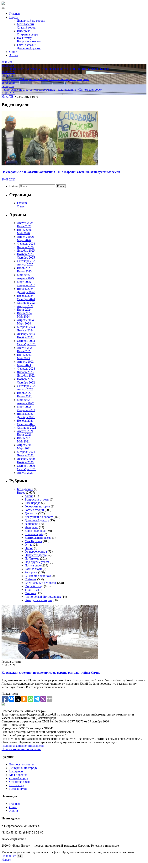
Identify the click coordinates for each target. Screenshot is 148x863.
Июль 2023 (24, 351)
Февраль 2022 (26, 410)
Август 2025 (25, 264)
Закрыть (7, 61)
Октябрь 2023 (26, 340)
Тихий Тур (32, 589)
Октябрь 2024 (26, 299)
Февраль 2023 (26, 368)
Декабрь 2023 (26, 333)
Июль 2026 (24, 226)
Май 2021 (23, 441)
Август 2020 (25, 472)
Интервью (23, 31)
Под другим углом (37, 562)
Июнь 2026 (24, 229)
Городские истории (37, 506)
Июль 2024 (24, 309)
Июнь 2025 (24, 271)
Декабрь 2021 (26, 417)
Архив (13, 55)
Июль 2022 (24, 392)
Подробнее (9, 855)
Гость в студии (26, 44)
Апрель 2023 (25, 361)
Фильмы (30, 593)
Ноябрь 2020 (25, 462)
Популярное (33, 565)
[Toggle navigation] (3, 8)
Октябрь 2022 (26, 382)
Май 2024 (23, 316)
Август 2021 (25, 431)
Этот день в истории (38, 600)
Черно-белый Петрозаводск (43, 596)
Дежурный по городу (31, 20)
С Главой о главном (38, 575)
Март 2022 (24, 406)
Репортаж (31, 572)
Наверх (6, 859)
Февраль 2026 (26, 243)
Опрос (29, 548)
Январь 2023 (25, 372)
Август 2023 (25, 347)
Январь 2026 (25, 247)
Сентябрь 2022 (26, 386)
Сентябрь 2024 (26, 302)
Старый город (26, 27)
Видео (13, 17)
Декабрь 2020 (26, 458)
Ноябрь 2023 (25, 337)
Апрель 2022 (25, 403)
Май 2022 (23, 399)
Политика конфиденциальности (23, 745)
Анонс (29, 496)
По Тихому (24, 38)
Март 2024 (24, 323)
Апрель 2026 (25, 236)
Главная (14, 13)
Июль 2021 (24, 434)
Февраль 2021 (26, 451)
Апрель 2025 (25, 278)
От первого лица (36, 551)
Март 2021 (24, 448)
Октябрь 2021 (26, 424)
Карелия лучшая (35, 530)
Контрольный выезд (38, 537)
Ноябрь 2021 (25, 420)
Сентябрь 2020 (26, 469)
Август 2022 (25, 389)
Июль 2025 (24, 268)
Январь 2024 (25, 330)
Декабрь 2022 (26, 375)
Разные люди (33, 569)
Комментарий (34, 534)
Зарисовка (31, 523)
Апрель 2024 (25, 320)
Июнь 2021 (24, 438)
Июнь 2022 (24, 396)
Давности (31, 513)
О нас (13, 51)
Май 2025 (23, 274)
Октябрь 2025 (26, 257)
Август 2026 (25, 222)
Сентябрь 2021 (26, 427)
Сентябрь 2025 (26, 261)
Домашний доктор (29, 48)
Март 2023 (24, 365)
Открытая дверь (27, 34)
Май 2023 (23, 358)
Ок (19, 856)
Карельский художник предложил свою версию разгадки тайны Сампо (51, 672)
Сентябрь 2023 (26, 344)
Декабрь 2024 (26, 292)
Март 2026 (24, 240)
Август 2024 (25, 306)
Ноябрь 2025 (25, 254)
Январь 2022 (25, 413)
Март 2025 (24, 281)
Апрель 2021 (25, 445)
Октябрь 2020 (26, 465)
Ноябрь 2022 (25, 379)
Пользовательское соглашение (21, 749)
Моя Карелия (25, 24)
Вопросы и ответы (29, 41)
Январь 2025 (25, 288)
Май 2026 (23, 233)
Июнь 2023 (24, 354)
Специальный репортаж (40, 582)
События (30, 579)
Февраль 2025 (26, 285)
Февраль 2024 (26, 327)
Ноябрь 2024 (25, 295)
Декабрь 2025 (26, 250)
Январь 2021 (25, 455)
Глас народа (32, 503)
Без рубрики (25, 489)
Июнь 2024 (24, 313)
